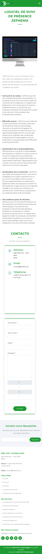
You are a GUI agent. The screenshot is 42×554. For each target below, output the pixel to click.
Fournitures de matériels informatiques (16, 524)
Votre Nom (12, 323)
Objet (10, 343)
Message (11, 353)
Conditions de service (10, 489)
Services (6, 482)
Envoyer (20, 408)
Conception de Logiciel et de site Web (16, 502)
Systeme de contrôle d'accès (13, 517)
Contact (6, 486)
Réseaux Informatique (10, 505)
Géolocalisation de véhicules (12, 513)
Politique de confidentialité (12, 493)
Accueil (5, 478)
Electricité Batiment (10, 520)
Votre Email (12, 333)
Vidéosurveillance (9, 509)
